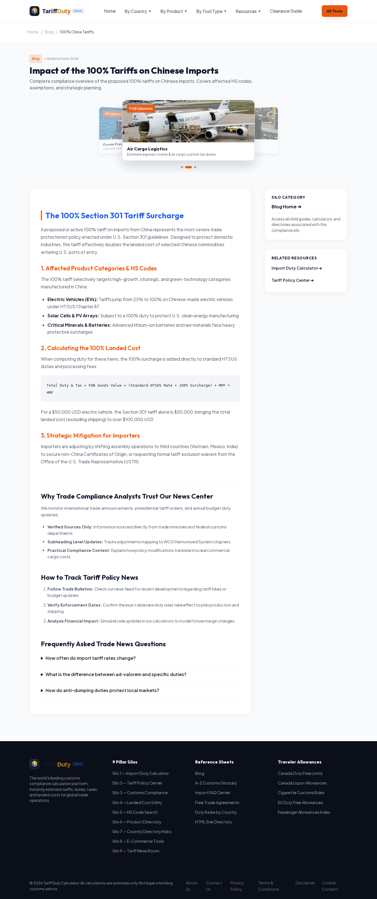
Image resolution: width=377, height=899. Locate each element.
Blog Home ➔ (286, 206)
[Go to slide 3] (195, 167)
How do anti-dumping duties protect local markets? (102, 690)
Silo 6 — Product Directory (136, 821)
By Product (173, 11)
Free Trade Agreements (217, 802)
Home (110, 11)
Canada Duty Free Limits (300, 773)
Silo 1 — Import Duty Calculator (140, 773)
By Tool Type (211, 11)
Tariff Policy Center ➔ (293, 280)
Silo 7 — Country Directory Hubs (141, 831)
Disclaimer (305, 882)
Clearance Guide (286, 11)
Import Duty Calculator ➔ (297, 267)
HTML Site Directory (213, 821)
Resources (248, 11)
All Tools (335, 11)
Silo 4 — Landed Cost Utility (137, 802)
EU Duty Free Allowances (300, 802)
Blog (49, 31)
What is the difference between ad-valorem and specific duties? (116, 674)
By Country (138, 11)
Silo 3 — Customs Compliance (140, 792)
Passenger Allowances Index (304, 812)
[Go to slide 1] (182, 167)
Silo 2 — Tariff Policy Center (137, 782)
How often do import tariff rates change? (91, 658)
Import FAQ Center (212, 792)
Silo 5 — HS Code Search (135, 812)
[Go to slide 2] (188, 167)
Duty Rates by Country (216, 812)
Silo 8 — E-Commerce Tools (138, 841)
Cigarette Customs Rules (301, 792)
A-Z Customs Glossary (216, 782)
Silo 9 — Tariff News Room (136, 850)
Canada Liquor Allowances (302, 782)
